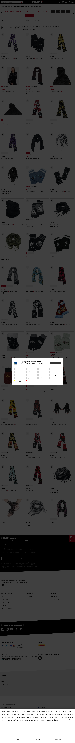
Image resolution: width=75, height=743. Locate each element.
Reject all (37, 739)
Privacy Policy (55, 720)
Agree (17, 739)
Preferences (57, 739)
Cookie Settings (24, 720)
